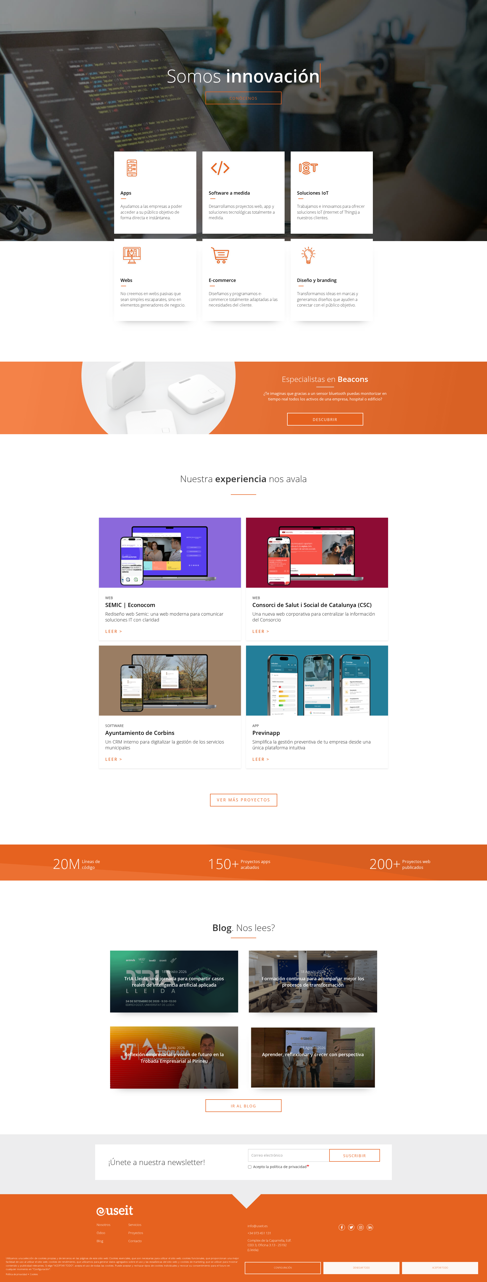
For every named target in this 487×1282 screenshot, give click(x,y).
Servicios (134, 1224)
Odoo (101, 1232)
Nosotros (103, 1224)
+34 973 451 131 (259, 1233)
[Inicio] (114, 1210)
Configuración (283, 1267)
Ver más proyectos (243, 800)
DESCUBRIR (325, 419)
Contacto (135, 1241)
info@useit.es (258, 1226)
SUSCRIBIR (354, 1155)
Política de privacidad (16, 1274)
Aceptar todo (440, 1267)
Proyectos (135, 1232)
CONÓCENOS (243, 98)
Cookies (34, 1274)
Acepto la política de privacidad (280, 1166)
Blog (100, 1241)
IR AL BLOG (243, 1105)
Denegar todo (361, 1267)
